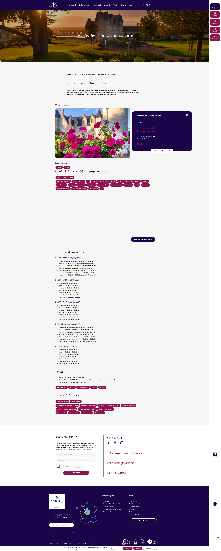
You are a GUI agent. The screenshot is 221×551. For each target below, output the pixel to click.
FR (153, 5)
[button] (215, 504)
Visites (115, 5)
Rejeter (138, 548)
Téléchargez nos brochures (125, 453)
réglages (113, 549)
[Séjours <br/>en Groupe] (215, 29)
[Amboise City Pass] (215, 5)
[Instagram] (218, 538)
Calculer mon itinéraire (142, 239)
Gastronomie (97, 5)
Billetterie (215, 23)
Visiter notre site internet (148, 132)
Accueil (68, 74)
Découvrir (72, 5)
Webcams (215, 15)
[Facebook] (212, 538)
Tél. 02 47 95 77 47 (160, 151)
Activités (107, 5)
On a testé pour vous (120, 463)
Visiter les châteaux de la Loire (87, 74)
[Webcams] (215, 13)
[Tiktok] (116, 442)
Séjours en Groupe (215, 31)
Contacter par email (147, 128)
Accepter (127, 548)
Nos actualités (116, 473)
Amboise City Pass (215, 8)
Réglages (148, 548)
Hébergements (84, 5)
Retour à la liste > (63, 105)
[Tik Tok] (215, 538)
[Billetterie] (215, 21)
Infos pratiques (126, 5)
